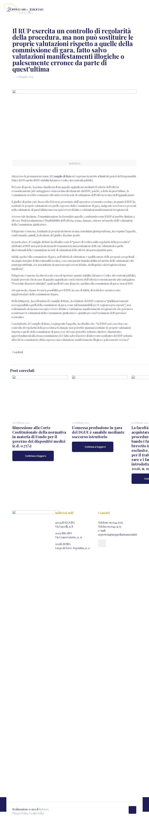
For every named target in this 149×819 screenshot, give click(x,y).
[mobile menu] (143, 8)
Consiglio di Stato (62, 176)
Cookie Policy (36, 813)
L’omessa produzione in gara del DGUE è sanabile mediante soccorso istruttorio (98, 432)
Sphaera (44, 809)
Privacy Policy (20, 813)
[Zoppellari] (24, 8)
